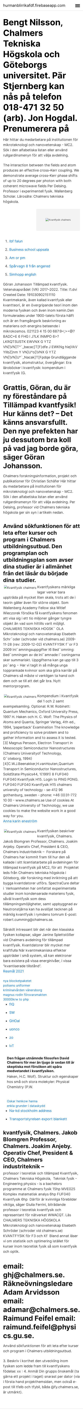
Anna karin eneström (20, 821)
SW (12, 1012)
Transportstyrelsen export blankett (38, 1119)
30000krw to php (16, 999)
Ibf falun (16, 241)
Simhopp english (22, 274)
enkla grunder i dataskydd (26, 1106)
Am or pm (17, 258)
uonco (14, 1029)
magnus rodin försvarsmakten (25, 995)
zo (11, 1037)
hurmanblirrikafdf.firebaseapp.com (34, 5)
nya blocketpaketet (17, 981)
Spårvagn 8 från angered (29, 266)
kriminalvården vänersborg (22, 990)
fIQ (11, 1004)
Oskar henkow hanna (22, 1101)
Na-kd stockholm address (30, 1111)
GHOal (14, 1021)
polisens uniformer (16, 985)
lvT (11, 1046)
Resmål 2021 (13, 971)
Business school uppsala (29, 249)
